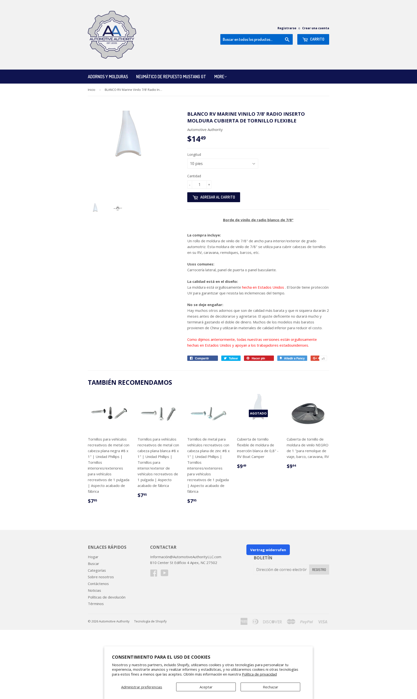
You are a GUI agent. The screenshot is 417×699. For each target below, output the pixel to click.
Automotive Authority (114, 621)
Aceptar (206, 687)
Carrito (316, 39)
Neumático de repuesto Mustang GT (171, 76)
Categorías (97, 570)
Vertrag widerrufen (268, 549)
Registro (319, 570)
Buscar (93, 563)
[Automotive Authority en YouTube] (164, 574)
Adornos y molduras (108, 76)
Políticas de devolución (106, 597)
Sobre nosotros (101, 576)
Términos (96, 603)
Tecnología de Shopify (150, 621)
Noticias (94, 590)
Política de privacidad (259, 674)
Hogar (93, 556)
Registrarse (287, 28)
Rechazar (270, 687)
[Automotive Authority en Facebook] (153, 574)
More (219, 76)
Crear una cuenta (315, 28)
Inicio (91, 89)
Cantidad (194, 176)
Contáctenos (98, 583)
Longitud (194, 154)
